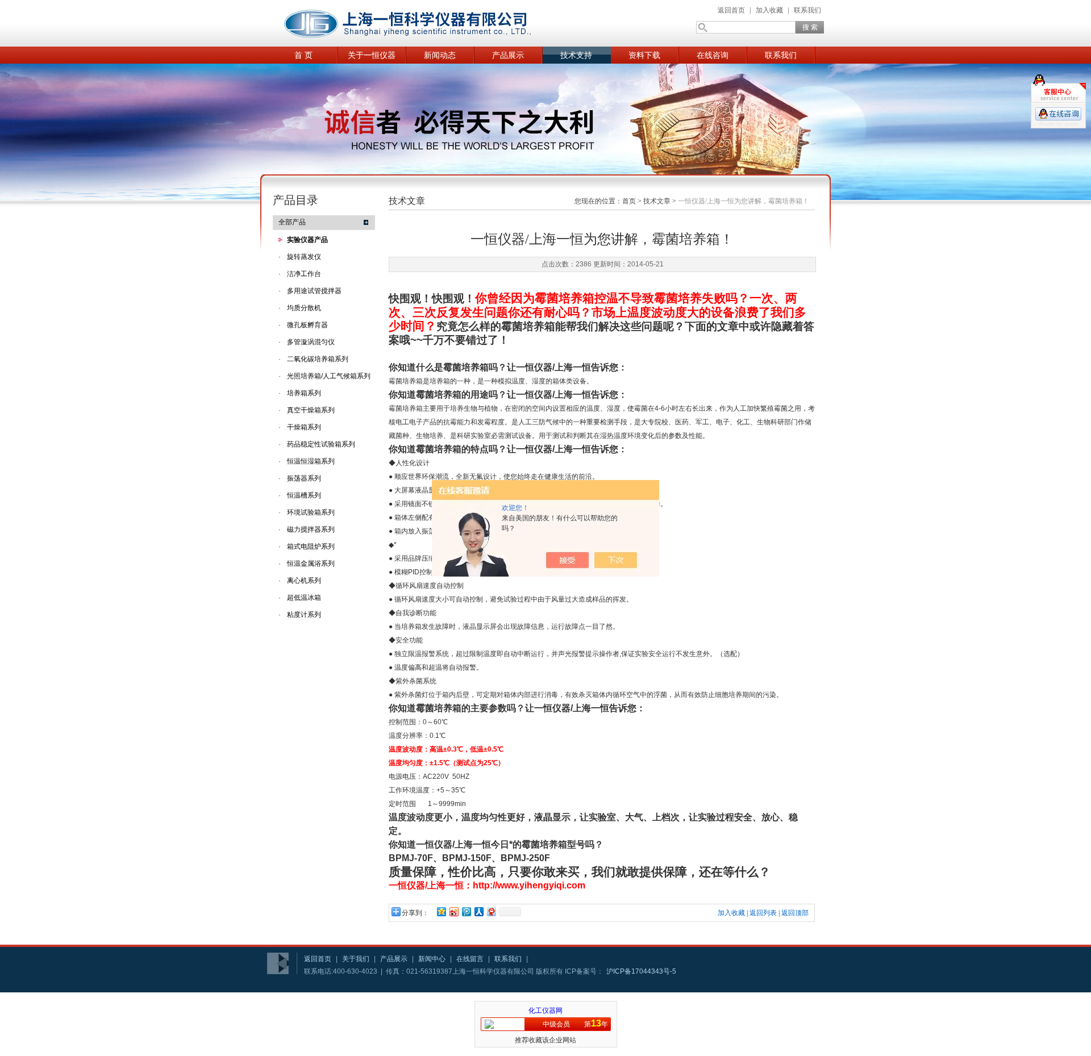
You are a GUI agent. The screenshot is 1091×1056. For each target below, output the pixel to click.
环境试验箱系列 (311, 512)
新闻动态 (440, 55)
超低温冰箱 (304, 598)
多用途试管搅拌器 (314, 291)
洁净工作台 (304, 274)
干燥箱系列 (304, 427)
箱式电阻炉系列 (311, 546)
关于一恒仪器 (371, 55)
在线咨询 (712, 55)
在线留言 (470, 959)
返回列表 (763, 913)
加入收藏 (769, 10)
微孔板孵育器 (307, 325)
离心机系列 (304, 581)
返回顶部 (795, 913)
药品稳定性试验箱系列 (321, 444)
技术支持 (576, 55)
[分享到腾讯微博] (466, 911)
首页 (629, 201)
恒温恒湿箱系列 (311, 461)
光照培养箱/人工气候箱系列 (328, 376)
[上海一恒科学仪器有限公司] (409, 23)
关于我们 (355, 959)
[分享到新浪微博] (453, 911)
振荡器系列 (304, 478)
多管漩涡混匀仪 (311, 342)
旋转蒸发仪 (304, 257)
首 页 (303, 55)
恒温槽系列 (304, 495)
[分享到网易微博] (491, 911)
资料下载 (644, 55)
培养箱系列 (304, 393)
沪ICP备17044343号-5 (641, 971)
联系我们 (807, 10)
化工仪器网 (545, 1011)
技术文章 (657, 201)
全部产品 (292, 222)
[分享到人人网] (478, 911)
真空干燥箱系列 (311, 410)
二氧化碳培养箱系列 (317, 359)
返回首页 (731, 10)
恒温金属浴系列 (311, 563)
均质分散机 (304, 308)
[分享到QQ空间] (441, 911)
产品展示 (508, 55)
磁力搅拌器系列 (311, 529)
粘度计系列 (304, 615)
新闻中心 (431, 959)
